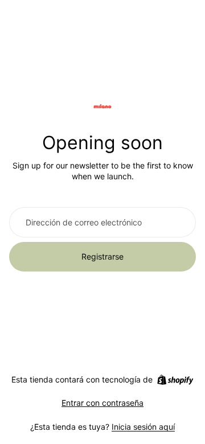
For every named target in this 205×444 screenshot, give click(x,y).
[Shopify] (175, 380)
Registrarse (102, 256)
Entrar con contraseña (103, 403)
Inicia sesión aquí (143, 426)
